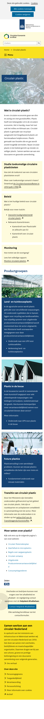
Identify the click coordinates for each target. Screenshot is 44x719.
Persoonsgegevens (15, 674)
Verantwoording (14, 682)
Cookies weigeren (22, 14)
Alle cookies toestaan (23, 9)
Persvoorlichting (14, 686)
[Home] (16, 39)
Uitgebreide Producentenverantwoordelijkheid (22, 563)
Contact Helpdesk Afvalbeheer (22, 606)
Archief (10, 694)
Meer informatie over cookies (19, 690)
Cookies (34, 3)
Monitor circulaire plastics (16, 261)
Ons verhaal (12, 663)
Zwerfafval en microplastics (19, 548)
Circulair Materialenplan (18, 544)
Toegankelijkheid (14, 678)
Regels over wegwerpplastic (20, 552)
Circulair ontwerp (15, 556)
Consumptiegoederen (17, 571)
